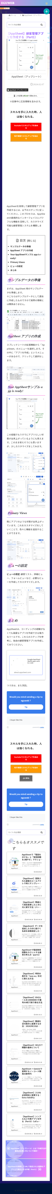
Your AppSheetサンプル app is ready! (25, 256)
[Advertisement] (26, 174)
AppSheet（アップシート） (19, 90)
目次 (23, 240)
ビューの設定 (16, 266)
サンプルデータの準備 (20, 246)
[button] (41, 25)
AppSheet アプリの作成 (21, 250)
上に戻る (26, 778)
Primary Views (17, 262)
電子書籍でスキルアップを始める (26, 137)
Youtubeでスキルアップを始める (26, 126)
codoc (42, 727)
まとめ (13, 270)
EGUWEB (7, 3)
